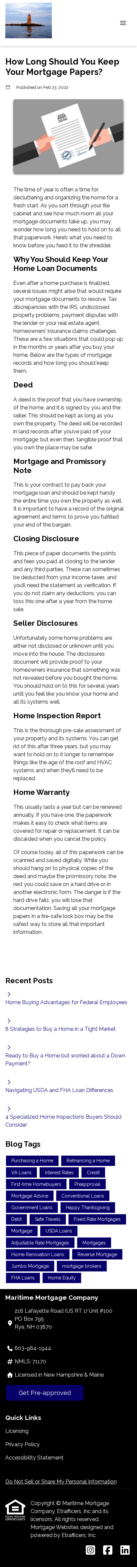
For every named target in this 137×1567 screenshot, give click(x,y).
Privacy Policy (22, 1444)
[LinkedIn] (125, 1550)
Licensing (17, 1431)
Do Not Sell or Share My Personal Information (61, 1481)
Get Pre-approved (45, 1392)
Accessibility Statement (34, 1458)
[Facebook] (107, 1550)
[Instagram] (90, 1550)
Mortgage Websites (55, 1527)
